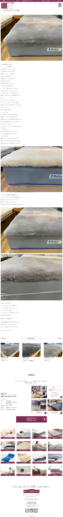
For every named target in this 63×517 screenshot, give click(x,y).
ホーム (49, 486)
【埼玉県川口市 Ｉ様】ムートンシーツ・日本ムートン (49, 359)
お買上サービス (26, 486)
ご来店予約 (14, 486)
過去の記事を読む (31, 338)
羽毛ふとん (31, 0)
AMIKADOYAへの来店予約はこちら (31, 419)
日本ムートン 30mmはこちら (7, 318)
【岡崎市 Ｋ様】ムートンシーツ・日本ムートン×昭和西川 (28, 359)
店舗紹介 (49, 0)
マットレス (8, 0)
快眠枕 (3, 0)
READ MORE (8, 435)
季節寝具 (44, 0)
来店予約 (59, 0)
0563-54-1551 (9, 404)
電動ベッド (18, 0)
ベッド (13, 0)
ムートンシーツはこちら (6, 330)
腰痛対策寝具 (25, 0)
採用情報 (45, 486)
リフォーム (38, 0)
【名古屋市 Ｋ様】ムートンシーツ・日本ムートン (5, 359)
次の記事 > (60, 338)
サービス (54, 0)
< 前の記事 (3, 338)
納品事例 (33, 486)
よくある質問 (39, 486)
